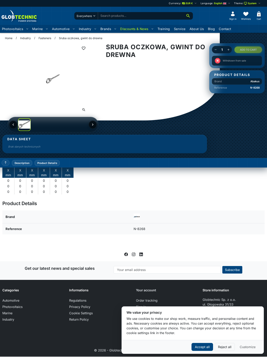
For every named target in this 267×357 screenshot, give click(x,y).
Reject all (224, 347)
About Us (197, 29)
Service (180, 29)
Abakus (254, 81)
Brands (105, 29)
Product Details (47, 163)
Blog (211, 29)
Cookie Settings (81, 313)
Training (164, 29)
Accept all (202, 347)
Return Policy (79, 319)
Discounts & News (134, 29)
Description (22, 163)
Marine (37, 29)
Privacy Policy (79, 307)
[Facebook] (126, 254)
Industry (85, 29)
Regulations (77, 300)
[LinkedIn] (141, 254)
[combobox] (140, 16)
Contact (225, 29)
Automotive (61, 29)
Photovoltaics (12, 29)
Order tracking (147, 300)
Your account (146, 290)
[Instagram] (133, 254)
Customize (248, 347)
